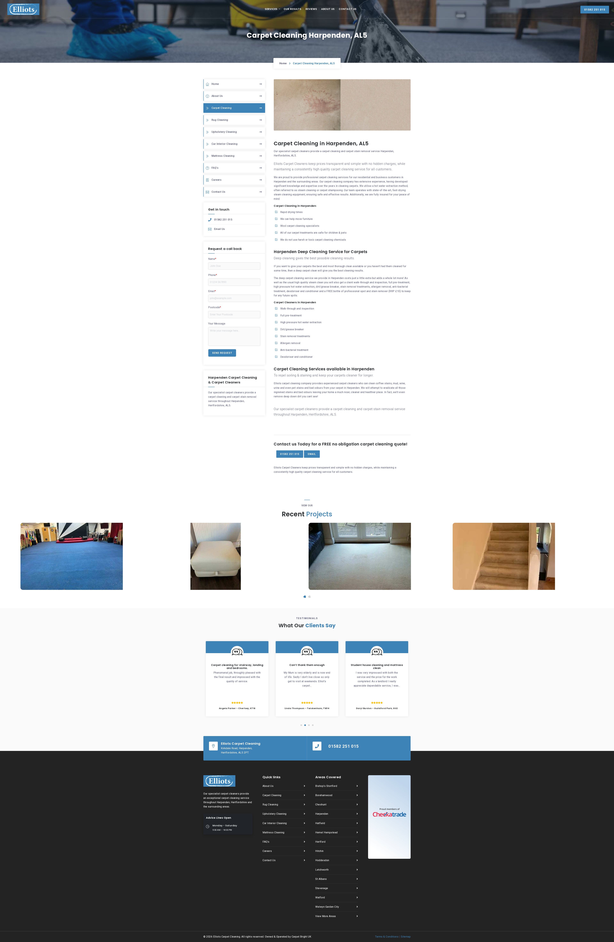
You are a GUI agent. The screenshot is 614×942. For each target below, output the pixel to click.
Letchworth (322, 869)
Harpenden (321, 813)
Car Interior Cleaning (225, 143)
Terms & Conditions (386, 936)
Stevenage (321, 888)
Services (271, 9)
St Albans (321, 878)
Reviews (311, 9)
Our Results (292, 9)
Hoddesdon (322, 860)
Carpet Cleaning (222, 107)
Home (283, 63)
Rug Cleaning (220, 119)
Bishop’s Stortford (326, 786)
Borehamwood (323, 795)
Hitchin (319, 851)
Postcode (214, 307)
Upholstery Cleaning (224, 131)
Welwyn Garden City (327, 906)
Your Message (216, 323)
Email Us (219, 229)
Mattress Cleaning (223, 155)
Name (212, 258)
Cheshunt (320, 804)
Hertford (320, 841)
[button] (304, 597)
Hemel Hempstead (326, 832)
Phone (212, 275)
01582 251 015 (223, 219)
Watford (320, 897)
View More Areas (325, 916)
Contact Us (348, 9)
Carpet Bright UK (301, 936)
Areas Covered (328, 777)
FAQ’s (215, 167)
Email (212, 291)
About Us (328, 9)
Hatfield (320, 823)
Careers (217, 179)
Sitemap (406, 936)
